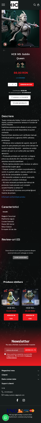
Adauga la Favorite (20, 97)
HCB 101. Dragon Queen (11, 308)
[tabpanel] (20, 29)
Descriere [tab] (8, 116)
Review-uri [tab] (11, 239)
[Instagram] (24, 400)
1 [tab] (19, 44)
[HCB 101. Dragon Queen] (11, 297)
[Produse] (3, 5)
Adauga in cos (26, 84)
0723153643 (8, 392)
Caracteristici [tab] (10, 206)
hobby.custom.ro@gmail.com (14, 395)
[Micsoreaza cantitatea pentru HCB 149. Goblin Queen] (9, 84)
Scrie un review (20, 257)
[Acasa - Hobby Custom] (14, 5)
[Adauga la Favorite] (16, 292)
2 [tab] (22, 44)
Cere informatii (20, 103)
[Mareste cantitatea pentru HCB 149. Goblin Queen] (15, 84)
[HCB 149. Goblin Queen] (20, 29)
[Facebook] (17, 400)
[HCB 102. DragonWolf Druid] (30, 297)
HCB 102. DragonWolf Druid (30, 308)
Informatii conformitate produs (13, 197)
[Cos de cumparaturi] (38, 5)
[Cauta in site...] (35, 5)
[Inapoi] (3, 50)
